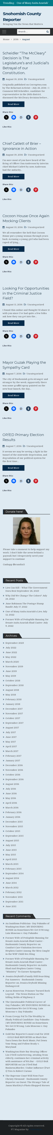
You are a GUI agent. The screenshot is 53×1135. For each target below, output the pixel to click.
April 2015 (11, 859)
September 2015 (14, 836)
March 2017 (11, 751)
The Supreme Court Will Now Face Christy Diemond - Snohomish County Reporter (26, 1079)
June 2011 (10, 906)
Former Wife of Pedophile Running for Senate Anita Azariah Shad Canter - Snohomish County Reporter (27, 941)
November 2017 (14, 713)
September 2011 (14, 901)
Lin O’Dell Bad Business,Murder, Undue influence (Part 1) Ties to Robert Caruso (27, 1067)
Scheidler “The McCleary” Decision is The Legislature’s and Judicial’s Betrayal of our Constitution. (26, 63)
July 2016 (10, 788)
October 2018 (12, 680)
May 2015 (10, 854)
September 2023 (14, 643)
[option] (33, 3)
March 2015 (11, 864)
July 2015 (10, 845)
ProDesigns (35, 1129)
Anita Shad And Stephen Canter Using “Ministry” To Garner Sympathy (26, 968)
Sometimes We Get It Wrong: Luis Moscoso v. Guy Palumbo (26, 1026)
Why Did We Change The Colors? (23, 595)
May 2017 (10, 741)
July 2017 (10, 732)
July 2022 (10, 647)
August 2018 (12, 690)
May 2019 (10, 676)
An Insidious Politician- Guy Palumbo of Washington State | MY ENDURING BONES (27, 926)
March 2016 (11, 807)
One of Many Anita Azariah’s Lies (23, 611)
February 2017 (13, 756)
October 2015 (12, 831)
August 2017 (12, 727)
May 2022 (10, 657)
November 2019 (14, 666)
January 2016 (12, 817)
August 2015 (12, 840)
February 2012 (13, 892)
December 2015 (14, 821)
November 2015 (14, 826)
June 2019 (11, 671)
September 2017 (14, 723)
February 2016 (13, 812)
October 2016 (12, 774)
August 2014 (12, 878)
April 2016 (11, 803)
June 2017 (11, 737)
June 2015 (11, 850)
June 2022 (11, 652)
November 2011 (14, 897)
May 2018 (10, 694)
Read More (13, 104)
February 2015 (13, 868)
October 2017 (12, 718)
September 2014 (14, 873)
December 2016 (14, 765)
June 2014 (11, 883)
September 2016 (14, 779)
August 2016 (12, 784)
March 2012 (11, 887)
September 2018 (14, 685)
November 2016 (14, 770)
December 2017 (14, 709)
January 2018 (12, 704)
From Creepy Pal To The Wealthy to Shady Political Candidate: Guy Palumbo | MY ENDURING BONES (27, 1019)
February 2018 (13, 699)
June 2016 (11, 793)
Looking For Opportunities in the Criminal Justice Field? (26, 293)
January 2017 (12, 760)
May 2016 (10, 798)
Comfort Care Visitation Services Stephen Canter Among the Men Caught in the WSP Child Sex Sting (27, 950)
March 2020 (12, 661)
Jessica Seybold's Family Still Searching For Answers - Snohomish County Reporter (27, 979)
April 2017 (11, 746)
